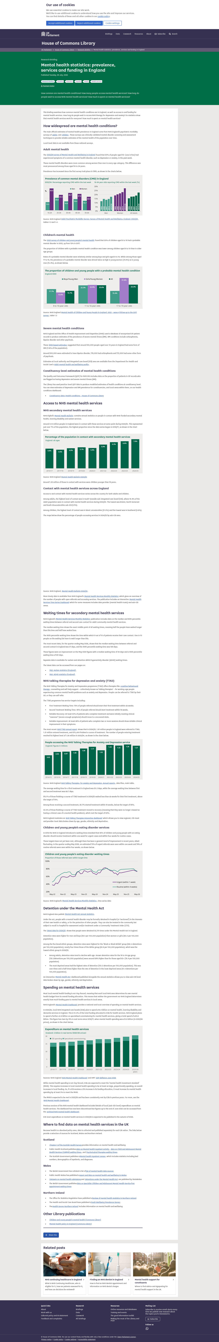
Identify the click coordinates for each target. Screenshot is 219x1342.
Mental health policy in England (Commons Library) (71, 1224)
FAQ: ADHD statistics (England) (62, 674)
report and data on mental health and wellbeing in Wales (102, 1175)
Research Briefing (84, 50)
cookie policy (104, 16)
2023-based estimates (58, 345)
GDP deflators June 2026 (106, 1078)
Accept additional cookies (60, 23)
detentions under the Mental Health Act (101, 1179)
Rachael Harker (48, 86)
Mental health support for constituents (147, 1281)
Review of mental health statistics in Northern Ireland (114, 1198)
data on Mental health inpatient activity (92, 1149)
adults (54, 135)
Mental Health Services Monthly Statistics (101, 596)
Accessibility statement (86, 1340)
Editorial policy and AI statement (54, 1316)
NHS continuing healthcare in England (63, 1279)
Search (174, 34)
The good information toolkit (122, 1316)
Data (118, 34)
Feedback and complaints (51, 1319)
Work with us (46, 1312)
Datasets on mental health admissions (65, 1179)
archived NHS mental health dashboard (63, 1112)
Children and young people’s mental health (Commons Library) (75, 1220)
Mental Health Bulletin (64, 416)
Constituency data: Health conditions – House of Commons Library (77, 396)
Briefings (108, 34)
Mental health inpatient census (92, 1156)
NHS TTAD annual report (67, 729)
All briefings (81, 1319)
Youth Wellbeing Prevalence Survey (105, 1202)
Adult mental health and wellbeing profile (71, 364)
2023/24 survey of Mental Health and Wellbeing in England (71, 155)
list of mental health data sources (99, 1171)
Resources (139, 34)
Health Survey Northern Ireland (65, 1206)
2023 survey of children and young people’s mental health (70, 240)
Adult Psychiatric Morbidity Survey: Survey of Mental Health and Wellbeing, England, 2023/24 (99, 219)
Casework (127, 34)
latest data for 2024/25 (56, 931)
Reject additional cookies (89, 23)
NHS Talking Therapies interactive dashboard (84, 818)
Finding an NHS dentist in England (106, 1279)
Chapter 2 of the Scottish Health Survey (66, 1145)
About (148, 34)
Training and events (119, 1312)
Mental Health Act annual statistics (79, 914)
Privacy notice (46, 1340)
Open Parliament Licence (126, 1337)
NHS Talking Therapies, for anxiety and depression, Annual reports (88, 783)
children (65, 135)
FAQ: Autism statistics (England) (63, 670)
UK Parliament (46, 50)
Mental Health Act (62, 977)
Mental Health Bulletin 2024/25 (74, 477)
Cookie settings (113, 23)
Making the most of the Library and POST (125, 1320)
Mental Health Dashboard (66, 1005)
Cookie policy (58, 1340)
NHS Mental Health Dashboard (74, 1078)
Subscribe (161, 34)
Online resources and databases (124, 1309)
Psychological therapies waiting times (101, 1152)
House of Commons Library (68, 43)
